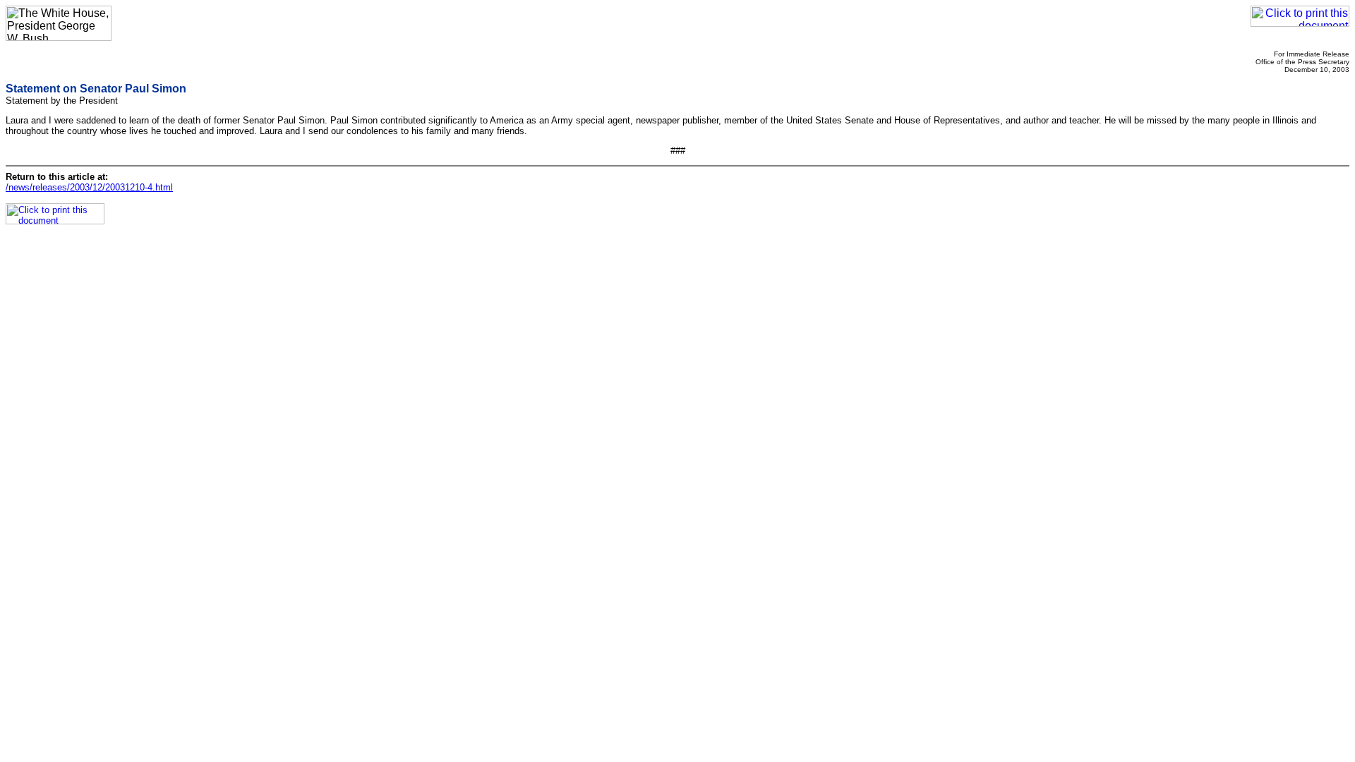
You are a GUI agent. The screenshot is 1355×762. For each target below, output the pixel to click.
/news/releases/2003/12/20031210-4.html (89, 187)
